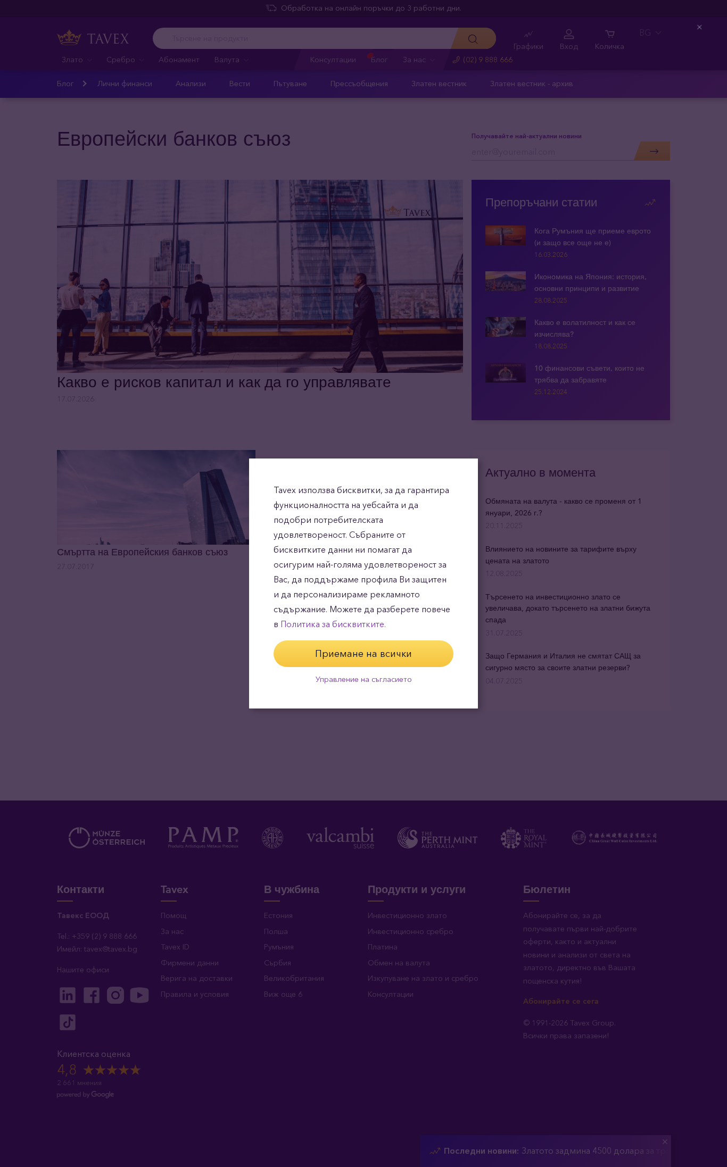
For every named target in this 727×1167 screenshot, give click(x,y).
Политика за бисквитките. (333, 624)
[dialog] (363, 583)
